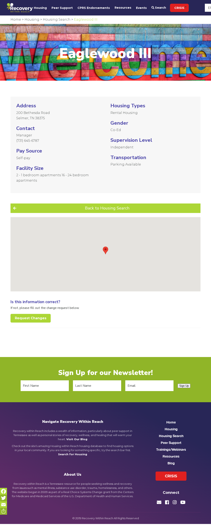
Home (171, 422)
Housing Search (171, 436)
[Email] (3, 504)
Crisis (179, 8)
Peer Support (62, 8)
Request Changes (30, 318)
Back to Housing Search (107, 208)
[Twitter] (3, 498)
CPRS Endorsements (93, 8)
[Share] (3, 511)
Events (141, 8)
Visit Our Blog (76, 439)
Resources (123, 7)
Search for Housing (72, 454)
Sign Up (184, 385)
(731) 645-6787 (27, 141)
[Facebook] (3, 491)
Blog (171, 463)
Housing (40, 8)
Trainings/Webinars (171, 449)
